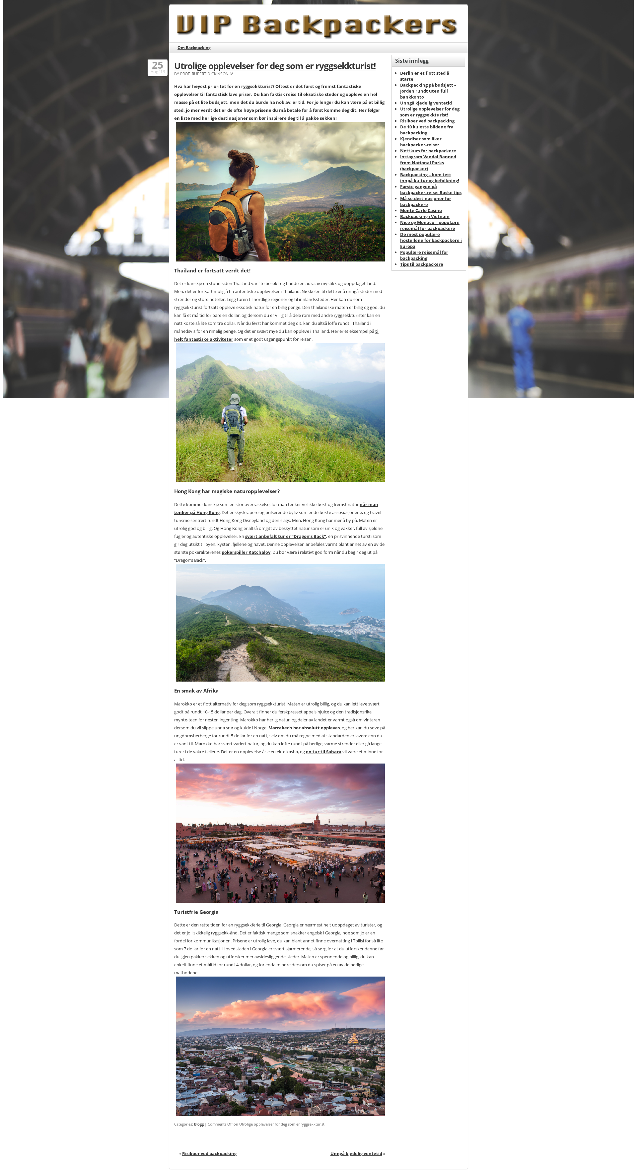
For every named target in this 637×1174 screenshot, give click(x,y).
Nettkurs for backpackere (428, 151)
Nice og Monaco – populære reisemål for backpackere (430, 225)
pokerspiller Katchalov (246, 552)
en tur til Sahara (323, 752)
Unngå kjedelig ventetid (356, 1153)
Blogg (199, 1124)
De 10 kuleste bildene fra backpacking (427, 130)
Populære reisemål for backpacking (424, 255)
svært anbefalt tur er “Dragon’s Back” (285, 536)
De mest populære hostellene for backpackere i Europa (431, 240)
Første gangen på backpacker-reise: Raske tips (430, 189)
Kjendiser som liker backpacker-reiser (421, 142)
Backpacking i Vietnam (425, 216)
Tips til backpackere (421, 264)
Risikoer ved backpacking (209, 1153)
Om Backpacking (194, 47)
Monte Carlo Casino (421, 210)
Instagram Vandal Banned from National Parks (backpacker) (428, 163)
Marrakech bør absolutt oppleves (304, 728)
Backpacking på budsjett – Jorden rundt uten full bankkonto (428, 91)
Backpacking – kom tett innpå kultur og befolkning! (429, 177)
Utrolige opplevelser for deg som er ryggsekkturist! (275, 66)
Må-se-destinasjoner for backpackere (425, 201)
